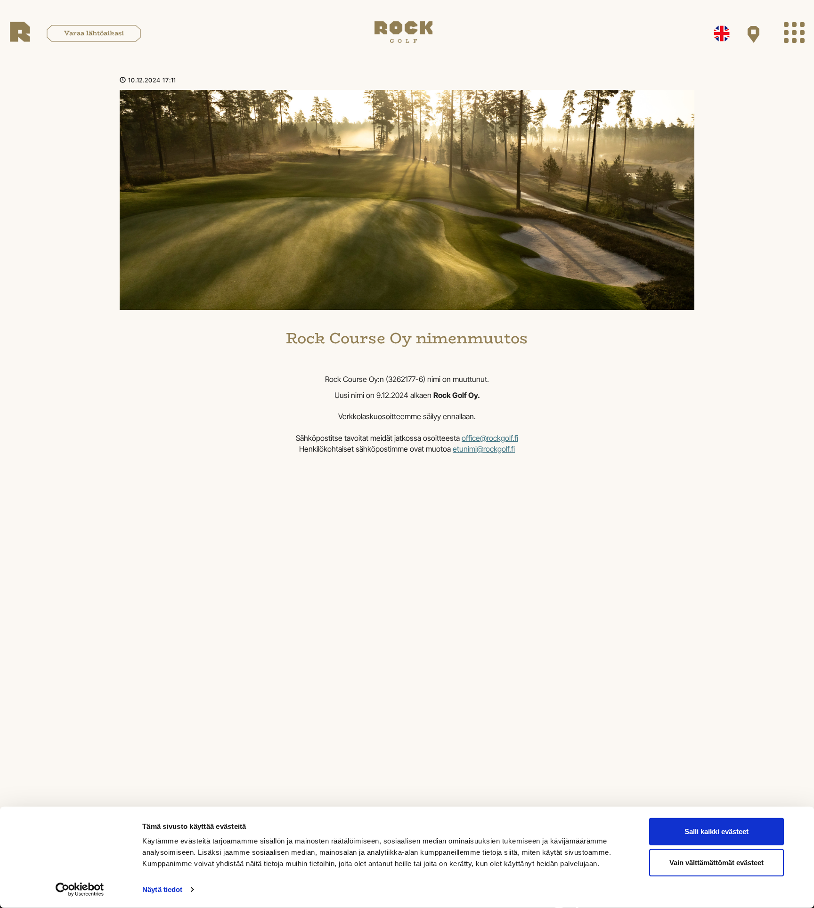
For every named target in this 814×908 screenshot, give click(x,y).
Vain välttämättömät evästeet (716, 862)
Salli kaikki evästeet (716, 831)
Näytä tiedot (162, 889)
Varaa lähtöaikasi (94, 33)
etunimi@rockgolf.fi (484, 449)
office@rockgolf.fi (490, 438)
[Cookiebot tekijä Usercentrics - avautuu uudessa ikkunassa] (80, 890)
